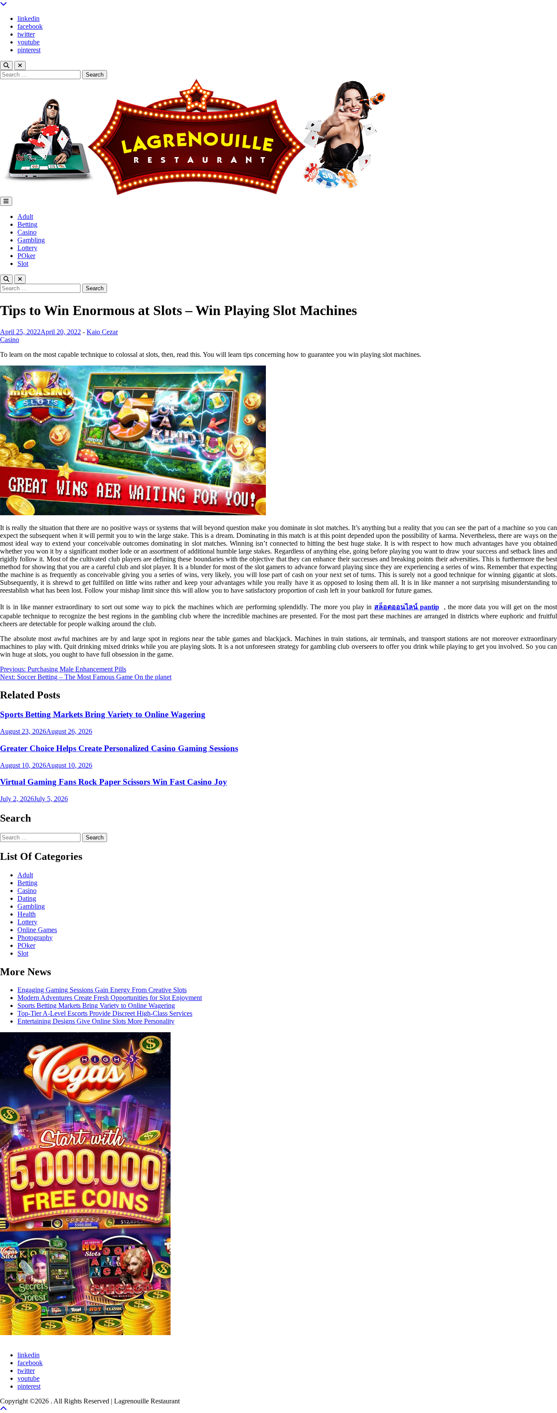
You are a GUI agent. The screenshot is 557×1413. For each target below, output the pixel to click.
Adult (25, 216)
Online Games (37, 929)
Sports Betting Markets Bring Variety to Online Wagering (102, 714)
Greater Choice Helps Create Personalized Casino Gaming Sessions (119, 748)
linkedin (28, 18)
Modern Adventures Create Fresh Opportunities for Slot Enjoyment (109, 997)
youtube (28, 42)
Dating (26, 898)
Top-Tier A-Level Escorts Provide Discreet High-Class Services (104, 1013)
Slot (22, 263)
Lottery (27, 248)
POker (26, 255)
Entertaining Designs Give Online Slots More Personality (95, 1021)
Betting (27, 224)
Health (26, 914)
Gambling (31, 240)
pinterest (28, 50)
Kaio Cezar (102, 332)
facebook (30, 26)
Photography (35, 937)
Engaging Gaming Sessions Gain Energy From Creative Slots (102, 989)
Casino (27, 232)
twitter (26, 34)
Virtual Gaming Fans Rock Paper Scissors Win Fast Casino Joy (113, 781)
